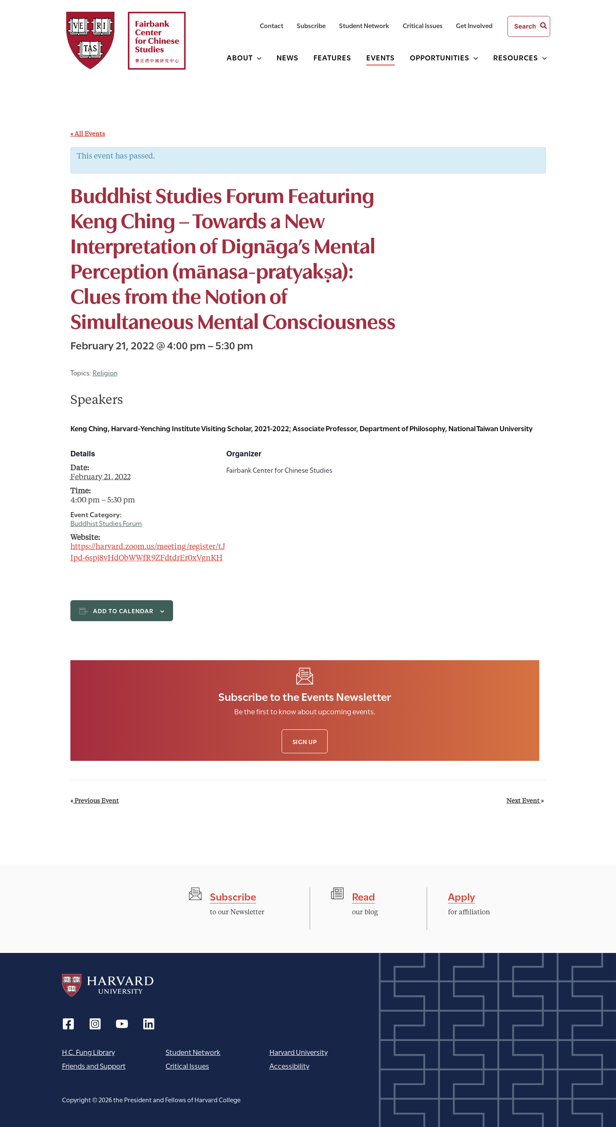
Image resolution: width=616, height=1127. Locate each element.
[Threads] (95, 1024)
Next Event (525, 801)
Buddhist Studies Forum (106, 523)
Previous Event (94, 801)
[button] (257, 57)
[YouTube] (122, 1024)
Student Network (193, 1052)
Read (363, 895)
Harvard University (107, 985)
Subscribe (233, 895)
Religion (105, 372)
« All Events (87, 134)
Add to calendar (123, 610)
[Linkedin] (148, 1024)
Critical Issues (187, 1065)
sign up (304, 741)
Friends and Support (94, 1065)
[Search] (543, 26)
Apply (461, 895)
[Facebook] (68, 1024)
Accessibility (289, 1065)
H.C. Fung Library (88, 1052)
